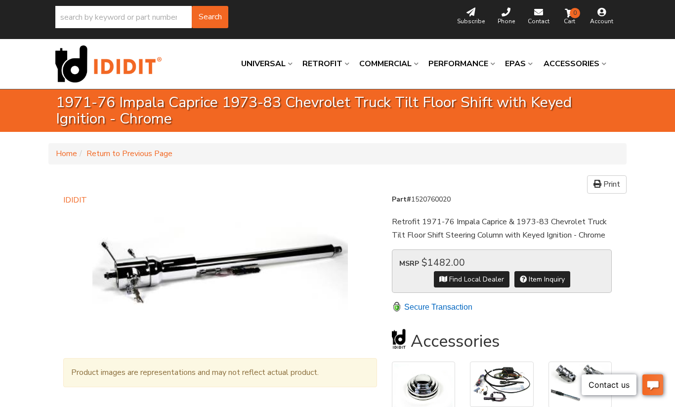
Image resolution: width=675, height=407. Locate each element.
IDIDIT (75, 200)
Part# (401, 199)
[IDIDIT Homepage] (112, 64)
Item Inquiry (546, 279)
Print (610, 184)
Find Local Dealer (475, 279)
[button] (141, 17)
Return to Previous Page (129, 153)
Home (66, 153)
